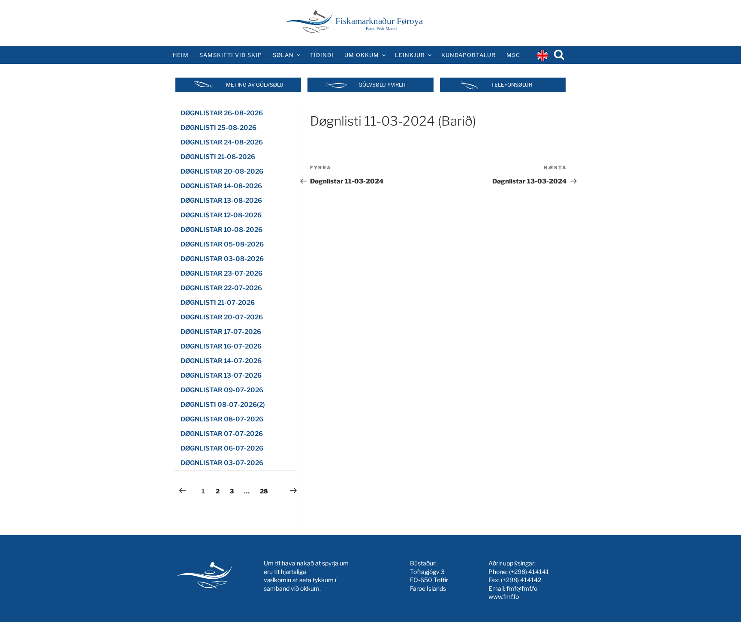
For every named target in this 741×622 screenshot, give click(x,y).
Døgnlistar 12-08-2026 (221, 215)
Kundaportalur (468, 55)
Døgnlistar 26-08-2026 (222, 113)
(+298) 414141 (529, 571)
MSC (513, 55)
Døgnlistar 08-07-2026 (222, 419)
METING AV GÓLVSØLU (254, 84)
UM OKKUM (361, 55)
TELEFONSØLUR (511, 84)
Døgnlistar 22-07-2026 (221, 288)
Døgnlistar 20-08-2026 (222, 171)
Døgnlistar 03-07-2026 (222, 463)
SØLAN (283, 55)
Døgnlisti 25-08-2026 (218, 128)
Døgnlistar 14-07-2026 (221, 361)
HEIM (181, 55)
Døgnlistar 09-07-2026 (222, 390)
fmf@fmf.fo (521, 588)
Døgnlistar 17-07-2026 (221, 332)
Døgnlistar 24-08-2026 (222, 142)
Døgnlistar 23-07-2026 (221, 273)
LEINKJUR (410, 55)
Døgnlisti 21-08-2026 (218, 157)
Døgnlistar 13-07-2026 (221, 375)
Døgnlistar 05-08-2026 (222, 244)
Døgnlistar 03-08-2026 (222, 259)
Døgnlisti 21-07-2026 (218, 302)
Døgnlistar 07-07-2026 (222, 434)
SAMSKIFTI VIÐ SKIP (230, 55)
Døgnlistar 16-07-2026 (221, 346)
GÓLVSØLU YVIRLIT (382, 84)
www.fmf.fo (503, 596)
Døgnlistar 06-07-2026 (222, 448)
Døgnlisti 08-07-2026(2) (223, 405)
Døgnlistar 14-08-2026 (221, 186)
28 (265, 491)
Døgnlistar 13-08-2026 (221, 200)
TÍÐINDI (322, 55)
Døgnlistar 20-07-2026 (222, 317)
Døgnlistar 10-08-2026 (221, 230)
